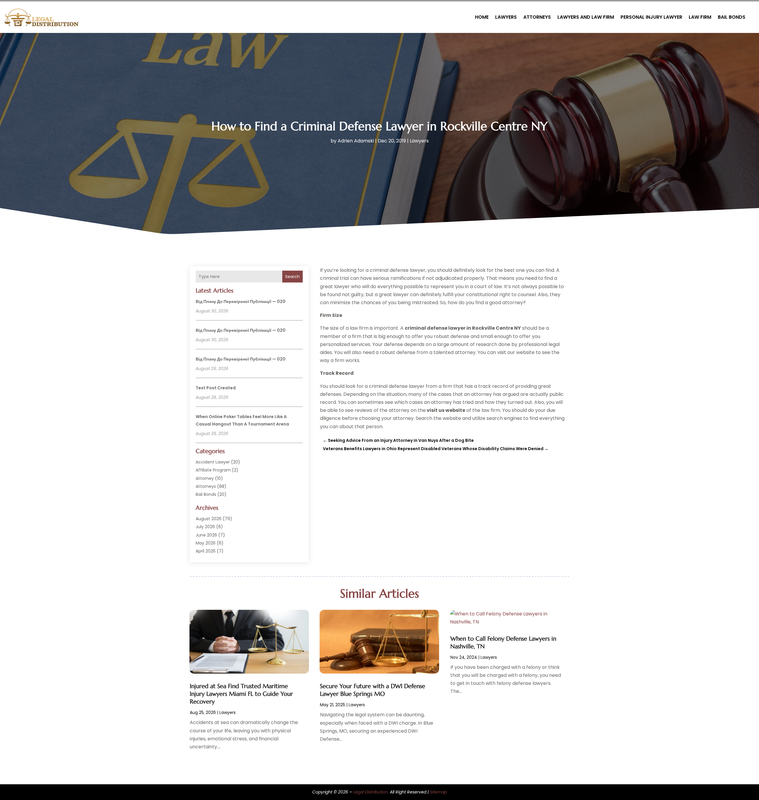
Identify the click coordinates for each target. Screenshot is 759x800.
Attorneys (537, 17)
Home (482, 17)
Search (292, 277)
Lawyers (506, 17)
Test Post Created (216, 388)
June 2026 (206, 535)
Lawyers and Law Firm (585, 17)
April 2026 (206, 551)
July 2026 (205, 527)
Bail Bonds (731, 17)
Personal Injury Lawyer (651, 17)
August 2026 (208, 519)
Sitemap (438, 792)
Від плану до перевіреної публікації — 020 (241, 301)
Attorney (205, 478)
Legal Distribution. (371, 792)
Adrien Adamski (356, 140)
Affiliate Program (213, 470)
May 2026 (206, 543)
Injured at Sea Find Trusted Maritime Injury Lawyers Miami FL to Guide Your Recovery (241, 693)
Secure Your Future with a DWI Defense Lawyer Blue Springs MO (372, 690)
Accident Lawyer (213, 462)
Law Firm (700, 17)
